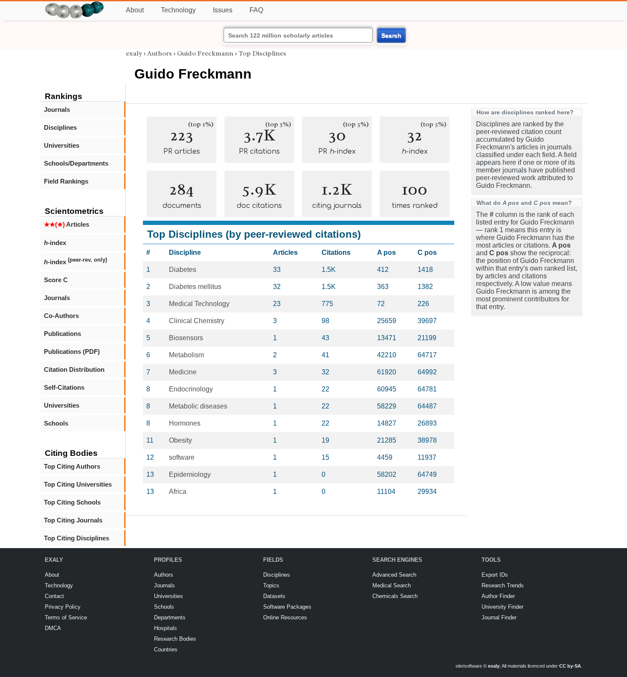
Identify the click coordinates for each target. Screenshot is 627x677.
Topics (271, 585)
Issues (222, 10)
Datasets (274, 596)
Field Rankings (66, 181)
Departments (170, 617)
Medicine (183, 372)
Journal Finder (499, 617)
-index (55, 242)
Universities (61, 145)
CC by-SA (570, 665)
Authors (159, 53)
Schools (56, 423)
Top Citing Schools (72, 502)
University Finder (502, 607)
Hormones (184, 423)
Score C (56, 279)
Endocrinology (191, 389)
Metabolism (186, 355)
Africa (177, 491)
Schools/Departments (76, 163)
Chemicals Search (395, 596)
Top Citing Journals (73, 520)
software (181, 457)
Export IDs (495, 575)
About (135, 10)
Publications (62, 333)
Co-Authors (61, 315)
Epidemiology (190, 474)
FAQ (256, 10)
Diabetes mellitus (195, 286)
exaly (134, 53)
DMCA (53, 628)
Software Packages (287, 607)
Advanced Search (394, 575)
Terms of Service (66, 617)
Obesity (180, 440)
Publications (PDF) (72, 351)
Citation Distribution (74, 369)
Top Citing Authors (72, 466)
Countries (165, 649)
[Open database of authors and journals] (75, 5)
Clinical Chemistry (196, 320)
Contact (54, 596)
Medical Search (391, 585)
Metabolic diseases (198, 406)
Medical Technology (199, 303)
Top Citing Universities (78, 484)
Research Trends (503, 585)
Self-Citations (64, 387)
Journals (57, 109)
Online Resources (285, 617)
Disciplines (60, 127)
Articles (66, 224)
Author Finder (498, 596)
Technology (178, 10)
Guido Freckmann (205, 53)
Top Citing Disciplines (76, 538)
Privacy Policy (63, 607)
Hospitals (165, 628)
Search (391, 35)
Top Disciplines (262, 53)
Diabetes (182, 269)
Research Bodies (175, 639)
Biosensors (186, 337)
